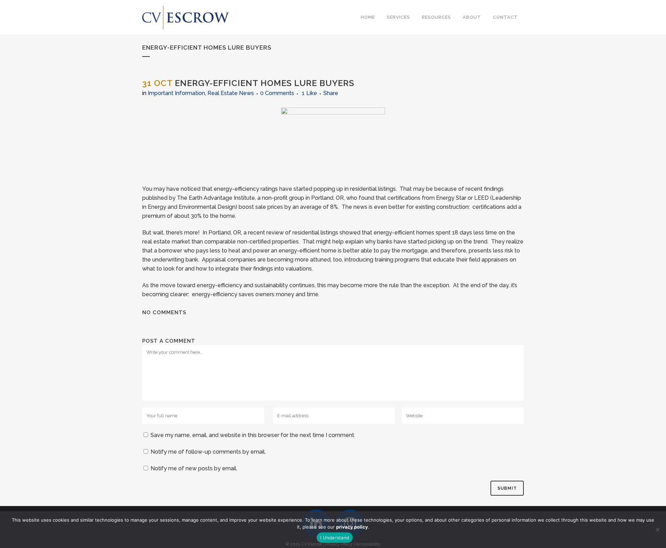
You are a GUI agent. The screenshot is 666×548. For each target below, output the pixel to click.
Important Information (176, 93)
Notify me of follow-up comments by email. (208, 451)
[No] (657, 529)
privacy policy (352, 527)
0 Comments (277, 93)
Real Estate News (230, 93)
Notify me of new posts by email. (194, 468)
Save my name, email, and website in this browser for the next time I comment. (253, 435)
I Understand (334, 537)
